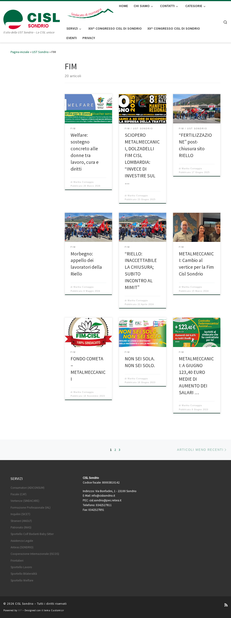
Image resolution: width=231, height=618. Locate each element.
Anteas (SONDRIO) (22, 547)
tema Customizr (54, 610)
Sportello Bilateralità (24, 574)
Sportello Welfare (22, 580)
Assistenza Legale (22, 541)
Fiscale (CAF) (18, 494)
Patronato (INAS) (21, 527)
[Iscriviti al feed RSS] (226, 605)
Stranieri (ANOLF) (21, 521)
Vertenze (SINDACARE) (25, 501)
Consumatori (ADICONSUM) (27, 488)
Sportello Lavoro (21, 567)
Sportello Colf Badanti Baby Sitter (32, 534)
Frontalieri (17, 560)
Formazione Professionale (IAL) (31, 507)
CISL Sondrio (24, 604)
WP (20, 610)
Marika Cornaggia (84, 182)
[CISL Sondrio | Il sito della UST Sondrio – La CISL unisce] (31, 18)
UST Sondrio (40, 52)
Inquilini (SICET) (20, 514)
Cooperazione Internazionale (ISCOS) (35, 554)
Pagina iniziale (20, 52)
